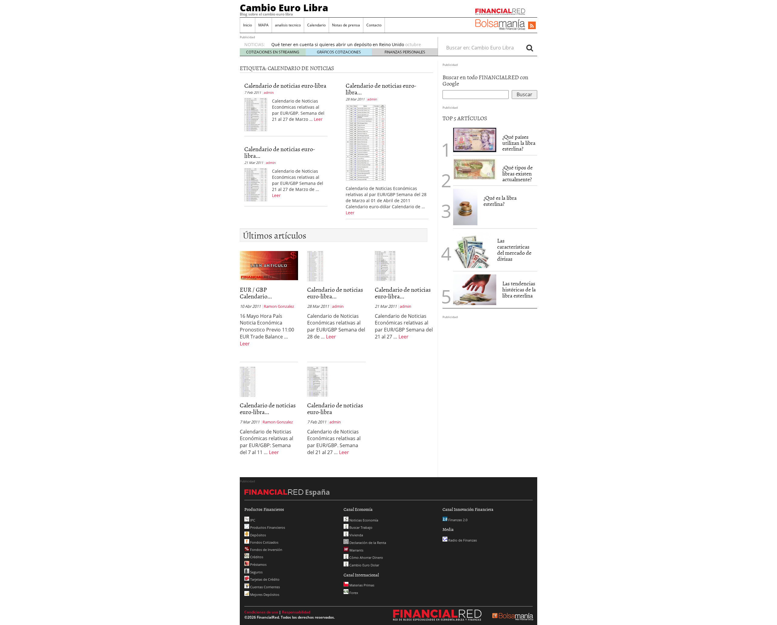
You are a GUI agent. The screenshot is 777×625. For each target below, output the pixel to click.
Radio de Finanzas (462, 540)
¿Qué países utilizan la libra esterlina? (518, 143)
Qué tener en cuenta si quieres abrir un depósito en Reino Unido (337, 44)
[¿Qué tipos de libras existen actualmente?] (474, 169)
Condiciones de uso (261, 612)
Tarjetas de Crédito (264, 579)
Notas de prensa (346, 25)
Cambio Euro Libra (284, 7)
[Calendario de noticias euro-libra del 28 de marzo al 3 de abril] (366, 142)
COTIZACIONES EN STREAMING (272, 52)
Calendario (316, 25)
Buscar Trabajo (360, 527)
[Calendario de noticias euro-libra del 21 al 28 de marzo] (255, 184)
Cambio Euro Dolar (363, 565)
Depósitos (257, 535)
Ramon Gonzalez (279, 306)
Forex (353, 592)
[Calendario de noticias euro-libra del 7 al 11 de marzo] (248, 381)
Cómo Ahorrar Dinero (365, 557)
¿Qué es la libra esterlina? (500, 201)
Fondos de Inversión (265, 549)
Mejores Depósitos (264, 594)
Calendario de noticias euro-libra (285, 85)
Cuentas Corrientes (264, 587)
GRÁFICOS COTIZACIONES (339, 52)
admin (269, 92)
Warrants (355, 550)
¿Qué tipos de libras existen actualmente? (517, 173)
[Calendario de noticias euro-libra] (255, 114)
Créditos (256, 557)
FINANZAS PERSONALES (405, 52)
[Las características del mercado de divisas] (472, 250)
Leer (318, 119)
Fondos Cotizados (263, 542)
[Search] (529, 47)
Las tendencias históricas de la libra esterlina (519, 289)
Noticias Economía (363, 520)
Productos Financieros (267, 527)
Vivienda (355, 535)
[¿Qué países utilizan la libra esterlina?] (474, 140)
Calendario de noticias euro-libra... (279, 152)
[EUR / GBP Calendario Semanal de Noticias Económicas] (269, 265)
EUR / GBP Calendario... (256, 293)
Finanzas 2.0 (457, 520)
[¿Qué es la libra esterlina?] (465, 207)
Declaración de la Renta (367, 542)
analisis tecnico (288, 25)
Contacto (374, 25)
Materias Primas (361, 585)
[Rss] (532, 25)
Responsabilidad (296, 612)
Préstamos (257, 564)
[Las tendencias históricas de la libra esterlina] (474, 289)
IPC (252, 520)
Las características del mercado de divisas (514, 249)
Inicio (247, 25)
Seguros (256, 572)
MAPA (263, 25)
